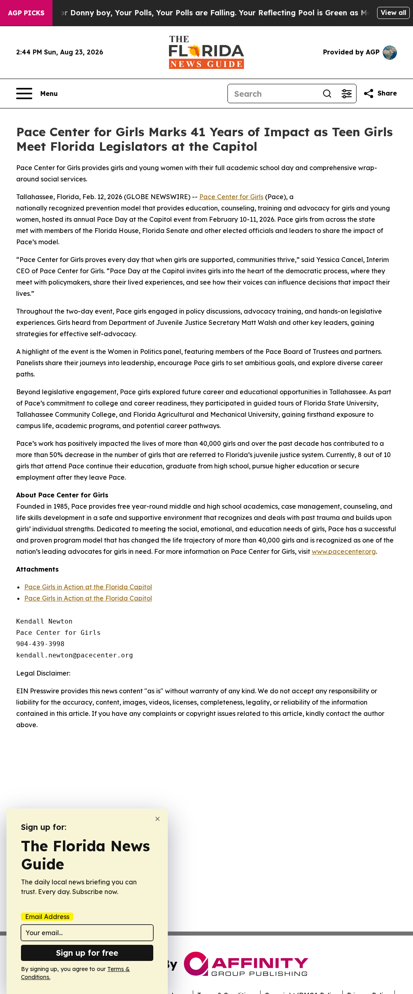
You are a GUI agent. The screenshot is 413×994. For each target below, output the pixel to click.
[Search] (327, 93)
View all (393, 12)
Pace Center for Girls (231, 197)
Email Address (47, 917)
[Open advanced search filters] (346, 93)
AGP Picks (26, 13)
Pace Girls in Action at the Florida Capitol (88, 587)
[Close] (157, 819)
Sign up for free (87, 953)
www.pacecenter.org (344, 551)
